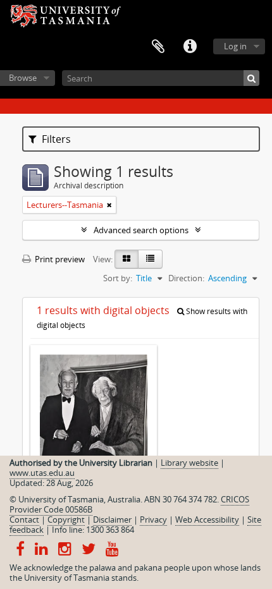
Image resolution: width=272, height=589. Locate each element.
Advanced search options (141, 230)
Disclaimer (112, 519)
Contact (24, 519)
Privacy (153, 519)
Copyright (66, 519)
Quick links (190, 47)
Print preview (59, 259)
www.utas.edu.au (42, 472)
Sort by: (117, 278)
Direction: (186, 278)
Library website (189, 462)
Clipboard (158, 47)
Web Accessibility (207, 519)
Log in (235, 46)
